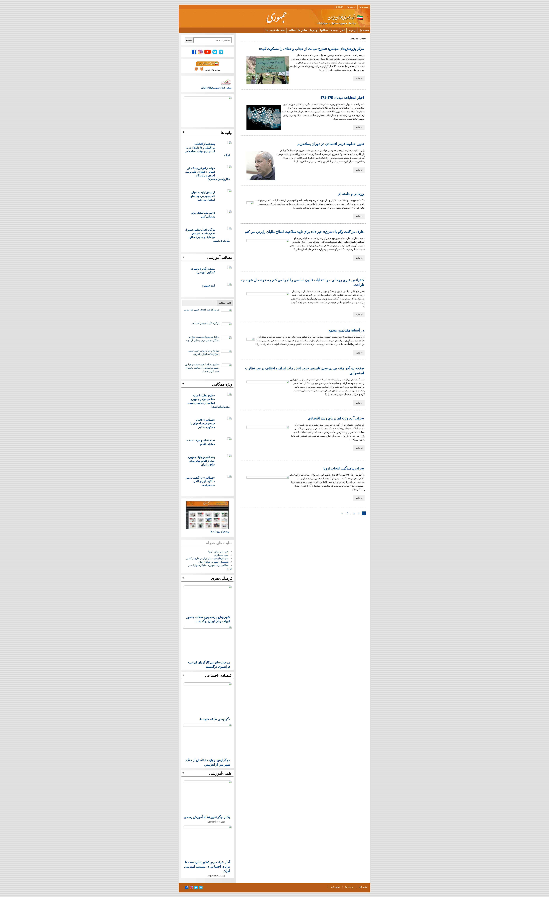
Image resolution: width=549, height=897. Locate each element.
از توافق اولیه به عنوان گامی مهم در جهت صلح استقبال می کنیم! (202, 195)
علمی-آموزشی (220, 773)
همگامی (292, 30)
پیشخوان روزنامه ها (219, 531)
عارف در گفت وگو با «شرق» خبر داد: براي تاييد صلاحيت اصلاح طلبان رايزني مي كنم (304, 231)
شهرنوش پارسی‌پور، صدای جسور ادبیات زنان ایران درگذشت (208, 619)
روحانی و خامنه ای (351, 193)
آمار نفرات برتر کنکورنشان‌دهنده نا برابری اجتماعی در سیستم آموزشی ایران (207, 866)
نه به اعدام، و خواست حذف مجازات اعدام (200, 442)
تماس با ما (363, 7)
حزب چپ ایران (221, 555)
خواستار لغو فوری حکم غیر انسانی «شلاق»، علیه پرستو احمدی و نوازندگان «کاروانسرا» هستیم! (207, 173)
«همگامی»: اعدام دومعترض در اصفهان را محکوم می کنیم (202, 423)
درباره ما (352, 30)
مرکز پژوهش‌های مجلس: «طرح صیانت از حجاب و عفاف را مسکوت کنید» (311, 48)
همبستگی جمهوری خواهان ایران (213, 561)
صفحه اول (364, 30)
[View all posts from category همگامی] (184, 384)
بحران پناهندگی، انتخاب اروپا (343, 468)
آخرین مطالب (225, 303)
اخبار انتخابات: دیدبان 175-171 (342, 97)
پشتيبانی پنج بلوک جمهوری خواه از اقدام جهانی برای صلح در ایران (201, 460)
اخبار (342, 30)
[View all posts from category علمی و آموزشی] (184, 773)
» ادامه (359, 78)
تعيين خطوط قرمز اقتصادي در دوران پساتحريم (330, 143)
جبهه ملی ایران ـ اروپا (218, 551)
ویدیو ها (313, 30)
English (339, 7)
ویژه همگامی (222, 384)
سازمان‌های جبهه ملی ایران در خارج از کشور (207, 558)
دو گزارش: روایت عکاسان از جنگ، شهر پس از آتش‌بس (207, 762)
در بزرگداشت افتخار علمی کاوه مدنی (201, 309)
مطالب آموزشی (219, 257)
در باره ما (351, 7)
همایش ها (302, 30)
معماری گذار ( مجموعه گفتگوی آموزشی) (203, 270)
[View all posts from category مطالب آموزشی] (184, 257)
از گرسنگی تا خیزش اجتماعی (205, 323)
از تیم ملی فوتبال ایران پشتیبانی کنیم (203, 214)
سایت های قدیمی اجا (275, 30)
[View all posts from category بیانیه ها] (184, 133)
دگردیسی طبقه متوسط (215, 719)
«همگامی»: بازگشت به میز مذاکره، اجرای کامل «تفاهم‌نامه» (200, 481)
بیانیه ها (334, 30)
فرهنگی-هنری (221, 578)
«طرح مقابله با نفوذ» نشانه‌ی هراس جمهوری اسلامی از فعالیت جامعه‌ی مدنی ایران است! (202, 368)
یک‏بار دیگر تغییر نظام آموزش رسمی (207, 817)
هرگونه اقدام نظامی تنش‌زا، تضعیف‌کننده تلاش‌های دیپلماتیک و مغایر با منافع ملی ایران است (207, 235)
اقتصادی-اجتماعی (218, 675)
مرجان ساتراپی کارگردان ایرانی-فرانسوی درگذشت (209, 664)
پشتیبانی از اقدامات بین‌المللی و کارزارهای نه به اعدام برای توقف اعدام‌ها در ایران (207, 149)
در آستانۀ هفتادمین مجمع (346, 330)
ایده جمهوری (208, 285)
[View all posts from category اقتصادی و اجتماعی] (184, 675)
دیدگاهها (324, 30)
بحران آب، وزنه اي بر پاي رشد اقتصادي (336, 418)
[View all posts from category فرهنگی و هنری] (184, 578)
